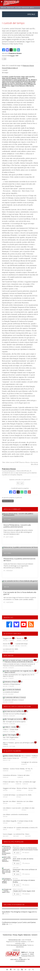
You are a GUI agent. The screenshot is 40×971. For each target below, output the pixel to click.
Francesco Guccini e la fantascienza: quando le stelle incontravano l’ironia (25, 849)
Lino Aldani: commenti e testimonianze (15, 814)
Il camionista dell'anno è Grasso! (13, 700)
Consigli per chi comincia (29, 762)
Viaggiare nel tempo (9, 638)
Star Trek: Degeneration (10, 737)
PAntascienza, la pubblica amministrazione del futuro (19, 560)
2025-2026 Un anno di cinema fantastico (23, 859)
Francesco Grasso (15, 53)
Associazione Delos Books (19, 945)
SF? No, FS (28, 769)
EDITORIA (7, 519)
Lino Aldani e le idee (28, 808)
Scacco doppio (7, 834)
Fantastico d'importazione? (11, 684)
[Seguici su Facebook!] (9, 624)
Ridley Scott (10, 7)
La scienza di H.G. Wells (10, 649)
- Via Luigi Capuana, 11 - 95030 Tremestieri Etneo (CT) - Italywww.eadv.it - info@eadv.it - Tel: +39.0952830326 (22, 956)
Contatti (34, 935)
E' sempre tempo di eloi (25, 821)
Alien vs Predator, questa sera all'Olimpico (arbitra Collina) (19, 743)
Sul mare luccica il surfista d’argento (14, 714)
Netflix (32, 7)
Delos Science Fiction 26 (11, 758)
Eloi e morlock (26, 756)
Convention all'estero (10, 775)
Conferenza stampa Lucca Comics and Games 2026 (19, 923)
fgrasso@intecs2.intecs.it (10, 68)
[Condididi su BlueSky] (7, 50)
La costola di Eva (18, 834)
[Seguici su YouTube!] (23, 624)
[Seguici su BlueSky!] (16, 624)
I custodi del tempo (21, 644)
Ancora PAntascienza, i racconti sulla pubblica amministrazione (17, 526)
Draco (27, 834)
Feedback (34, 756)
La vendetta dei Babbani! (11, 692)
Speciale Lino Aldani (9, 801)
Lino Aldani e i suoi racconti (12, 808)
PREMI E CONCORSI (18, 889)
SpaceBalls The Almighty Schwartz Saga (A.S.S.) (19, 912)
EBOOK (6, 587)
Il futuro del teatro (9, 782)
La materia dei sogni (29, 782)
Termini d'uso (7, 935)
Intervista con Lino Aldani (25, 801)
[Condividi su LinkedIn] (18, 50)
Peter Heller (25, 7)
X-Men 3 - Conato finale (10, 729)
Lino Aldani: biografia (10, 821)
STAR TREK (16, 867)
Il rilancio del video (24, 775)
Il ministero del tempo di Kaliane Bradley (24, 881)
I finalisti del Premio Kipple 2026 (24, 891)
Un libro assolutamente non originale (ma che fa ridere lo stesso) (18, 675)
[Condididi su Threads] (11, 50)
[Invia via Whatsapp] (14, 50)
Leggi (18, 852)
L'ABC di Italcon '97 (9, 827)
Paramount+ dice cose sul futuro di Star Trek (25, 870)
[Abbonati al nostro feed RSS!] (31, 624)
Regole (20, 935)
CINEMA (15, 856)
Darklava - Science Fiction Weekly (14, 769)
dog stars (18, 7)
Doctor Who (7, 644)
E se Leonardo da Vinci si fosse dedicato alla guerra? (19, 593)
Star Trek (19, 782)
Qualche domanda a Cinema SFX (26, 827)
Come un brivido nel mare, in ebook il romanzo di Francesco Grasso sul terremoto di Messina (19, 665)
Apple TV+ (3, 7)
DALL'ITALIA (16, 846)
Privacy (15, 935)
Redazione (27, 935)
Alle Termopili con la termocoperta (14, 722)
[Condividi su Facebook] (3, 50)
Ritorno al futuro (22, 638)
